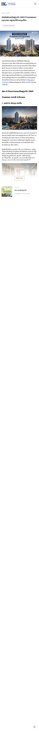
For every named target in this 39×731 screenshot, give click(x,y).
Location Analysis (8, 26)
